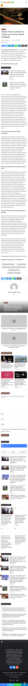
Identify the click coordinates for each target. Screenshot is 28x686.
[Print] (25, 46)
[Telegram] (19, 46)
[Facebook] (2, 46)
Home (3, 26)
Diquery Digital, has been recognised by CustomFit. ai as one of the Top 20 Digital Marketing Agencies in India (20, 383)
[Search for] (26, 2)
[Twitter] (5, 46)
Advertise (12, 674)
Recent (4, 452)
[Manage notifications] (25, 683)
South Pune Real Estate (14, 273)
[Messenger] (12, 46)
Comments (22, 452)
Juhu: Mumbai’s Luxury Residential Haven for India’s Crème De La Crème (20, 365)
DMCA (21, 674)
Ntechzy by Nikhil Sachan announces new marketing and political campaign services (7, 365)
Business (7, 26)
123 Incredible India (6, 40)
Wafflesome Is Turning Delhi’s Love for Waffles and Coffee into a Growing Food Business (18, 497)
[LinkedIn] (9, 46)
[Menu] (1, 2)
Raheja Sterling (21, 264)
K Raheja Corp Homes (8, 264)
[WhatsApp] (15, 46)
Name (2, 414)
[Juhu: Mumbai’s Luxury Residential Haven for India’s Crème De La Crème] (21, 359)
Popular (13, 452)
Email (2, 419)
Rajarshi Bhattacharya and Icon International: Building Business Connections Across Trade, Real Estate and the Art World (13, 308)
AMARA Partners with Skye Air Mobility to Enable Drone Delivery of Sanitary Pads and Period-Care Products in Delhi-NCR (17, 488)
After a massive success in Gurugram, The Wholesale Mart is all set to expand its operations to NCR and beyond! (7, 383)
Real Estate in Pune (14, 270)
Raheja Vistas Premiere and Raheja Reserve (14, 267)
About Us (7, 674)
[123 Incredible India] (8, 2)
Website (2, 424)
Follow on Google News (14, 676)
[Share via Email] (22, 46)
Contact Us (17, 674)
